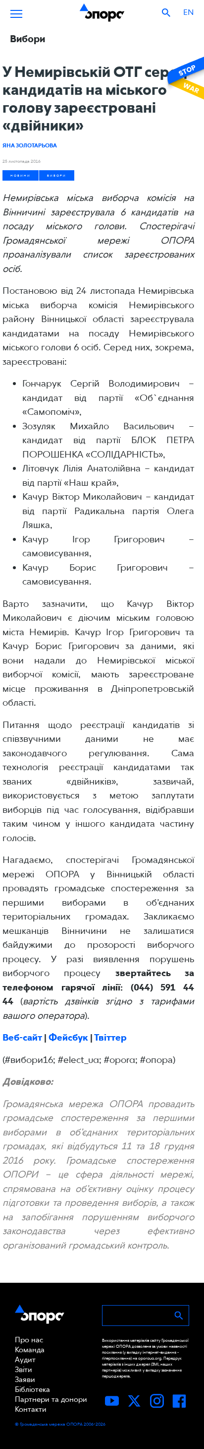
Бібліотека (32, 1389)
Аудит (25, 1359)
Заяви (25, 1379)
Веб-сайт (22, 1037)
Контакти (31, 1409)
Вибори (56, 175)
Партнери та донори (51, 1399)
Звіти (23, 1369)
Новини (20, 175)
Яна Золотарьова (29, 145)
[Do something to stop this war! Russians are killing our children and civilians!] (184, 78)
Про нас (29, 1339)
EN (188, 12)
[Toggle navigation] (16, 12)
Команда (30, 1349)
